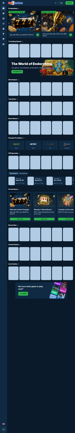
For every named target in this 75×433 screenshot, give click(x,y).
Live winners (23, 173)
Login (61, 3)
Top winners (14, 173)
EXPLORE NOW (17, 71)
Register (69, 3)
